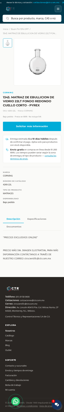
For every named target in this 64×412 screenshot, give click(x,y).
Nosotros (10, 330)
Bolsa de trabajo (13, 384)
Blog (7, 345)
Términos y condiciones (27, 406)
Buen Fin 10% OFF (20, 29)
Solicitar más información (32, 126)
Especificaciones (36, 219)
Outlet (8, 350)
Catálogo (9, 335)
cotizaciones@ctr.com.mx (32, 300)
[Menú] (58, 9)
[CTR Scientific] (9, 9)
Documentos (14, 226)
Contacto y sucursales (16, 365)
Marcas (8, 340)
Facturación (11, 375)
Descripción (13, 219)
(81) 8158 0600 (23, 296)
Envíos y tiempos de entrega (19, 370)
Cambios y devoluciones (17, 380)
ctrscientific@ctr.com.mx (25, 303)
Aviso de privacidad (48, 406)
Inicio (5, 29)
